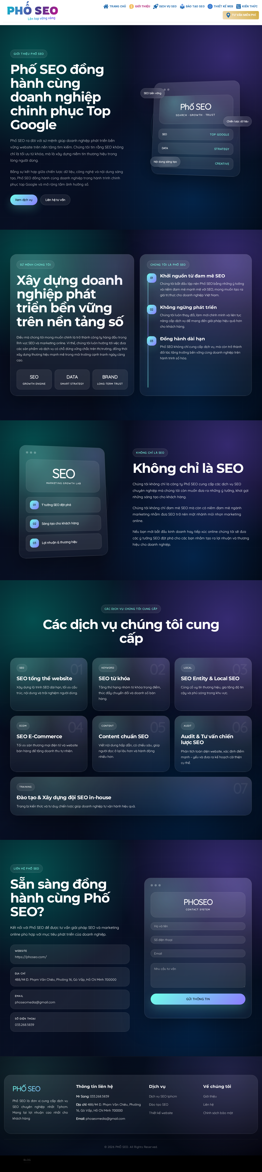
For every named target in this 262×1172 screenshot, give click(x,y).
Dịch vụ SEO (168, 6)
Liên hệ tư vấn (55, 200)
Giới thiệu (142, 6)
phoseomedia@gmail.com (35, 1002)
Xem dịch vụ (24, 200)
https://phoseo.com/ (31, 957)
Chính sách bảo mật (218, 1113)
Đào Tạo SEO (195, 6)
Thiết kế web (223, 6)
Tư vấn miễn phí (244, 15)
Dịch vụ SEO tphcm (163, 1096)
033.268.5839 (24, 1025)
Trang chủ (118, 6)
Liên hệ (208, 1104)
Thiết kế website (161, 1113)
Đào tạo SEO (158, 1104)
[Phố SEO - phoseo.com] (34, 11)
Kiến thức (249, 6)
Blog (27, 1159)
